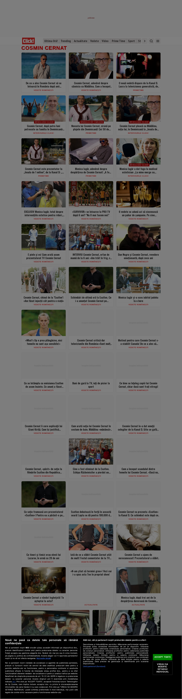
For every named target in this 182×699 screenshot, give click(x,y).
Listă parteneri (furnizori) (94, 666)
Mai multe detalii (44, 658)
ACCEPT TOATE (162, 657)
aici (13, 681)
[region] (91, 667)
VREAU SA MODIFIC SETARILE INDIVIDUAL (162, 668)
